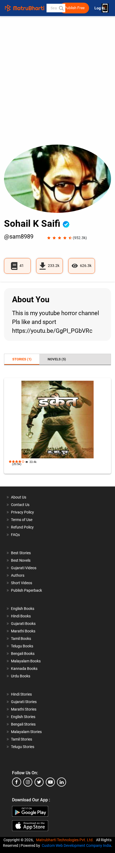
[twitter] (39, 782)
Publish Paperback (26, 590)
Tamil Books (21, 638)
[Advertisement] (57, 84)
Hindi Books (21, 616)
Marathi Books (23, 631)
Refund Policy (22, 527)
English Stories (23, 717)
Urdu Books (20, 676)
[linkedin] (61, 782)
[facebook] (16, 782)
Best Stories (21, 553)
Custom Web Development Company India (76, 845)
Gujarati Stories (24, 702)
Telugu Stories (22, 747)
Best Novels (20, 560)
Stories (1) (22, 359)
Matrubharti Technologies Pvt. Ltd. (65, 840)
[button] (61, 8)
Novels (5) (57, 359)
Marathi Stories (23, 709)
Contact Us (20, 505)
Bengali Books (22, 653)
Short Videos (21, 583)
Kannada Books (24, 668)
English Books (22, 608)
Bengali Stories (23, 724)
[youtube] (50, 782)
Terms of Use (21, 520)
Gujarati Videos (23, 568)
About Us (18, 497)
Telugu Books (22, 646)
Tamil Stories (21, 739)
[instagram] (27, 782)
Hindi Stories (21, 694)
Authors (17, 575)
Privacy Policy (22, 512)
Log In (100, 8)
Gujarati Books (23, 623)
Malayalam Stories (26, 732)
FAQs (15, 535)
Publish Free (74, 8)
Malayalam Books (26, 661)
